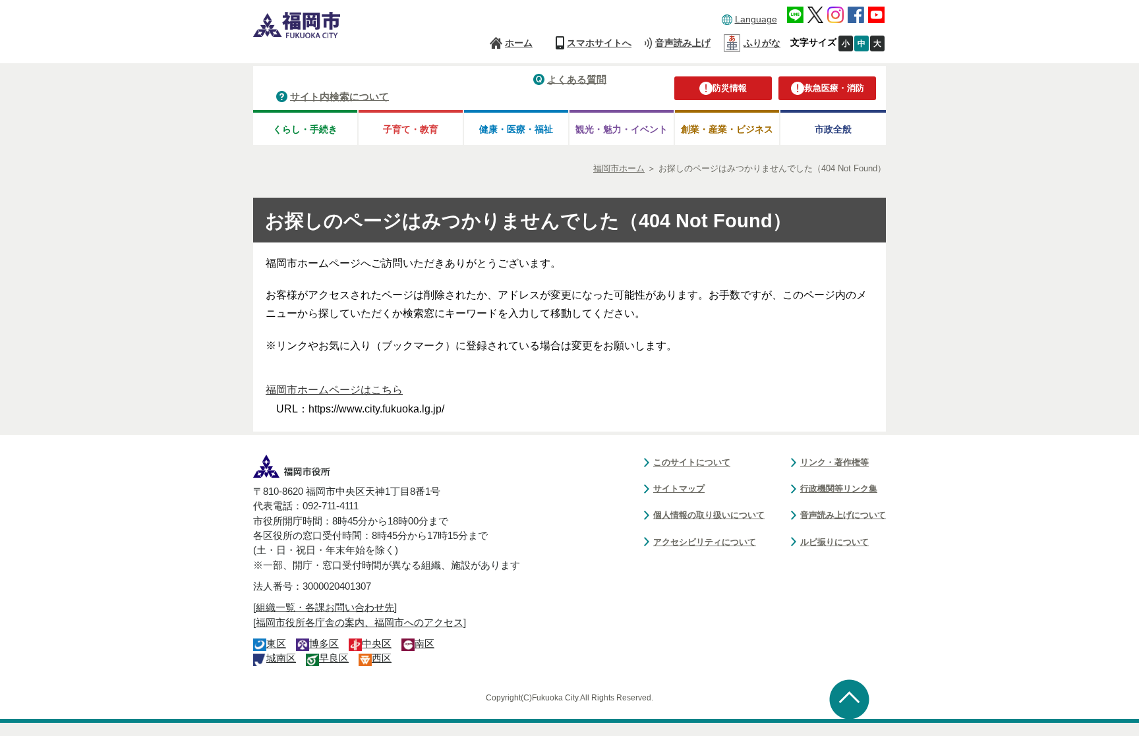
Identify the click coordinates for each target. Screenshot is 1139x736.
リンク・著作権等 (834, 462)
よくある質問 (576, 78)
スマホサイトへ (599, 43)
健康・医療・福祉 (516, 129)
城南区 (281, 658)
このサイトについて (691, 462)
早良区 (334, 658)
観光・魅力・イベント (621, 129)
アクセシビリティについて (704, 542)
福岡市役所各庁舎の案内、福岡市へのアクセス (359, 622)
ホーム (519, 43)
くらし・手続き (305, 129)
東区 (276, 643)
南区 (424, 643)
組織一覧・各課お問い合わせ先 (325, 607)
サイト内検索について (339, 95)
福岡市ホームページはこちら (334, 389)
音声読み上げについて (843, 515)
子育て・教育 (410, 129)
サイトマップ (679, 489)
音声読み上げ (683, 43)
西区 (382, 658)
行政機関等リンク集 (838, 489)
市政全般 (833, 129)
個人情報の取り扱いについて (709, 515)
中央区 (377, 643)
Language (756, 19)
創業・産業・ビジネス (727, 129)
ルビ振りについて (834, 542)
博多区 (324, 643)
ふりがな (762, 43)
